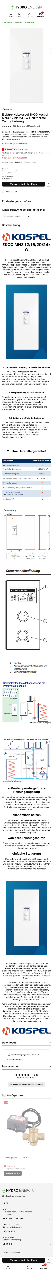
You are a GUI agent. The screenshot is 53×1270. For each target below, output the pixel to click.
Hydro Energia (7, 23)
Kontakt (6, 1250)
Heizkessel (18, 23)
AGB (4, 1209)
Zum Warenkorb (13, 1173)
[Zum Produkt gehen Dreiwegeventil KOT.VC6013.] (26, 1127)
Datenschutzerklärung (12, 1240)
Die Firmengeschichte (11, 1252)
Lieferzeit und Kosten (11, 1224)
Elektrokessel (30, 23)
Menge (5, 168)
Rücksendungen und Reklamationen (17, 1212)
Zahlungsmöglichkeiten (12, 1227)
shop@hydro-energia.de (15, 1196)
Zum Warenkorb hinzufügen (23, 184)
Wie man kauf (8, 1237)
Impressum (7, 1214)
